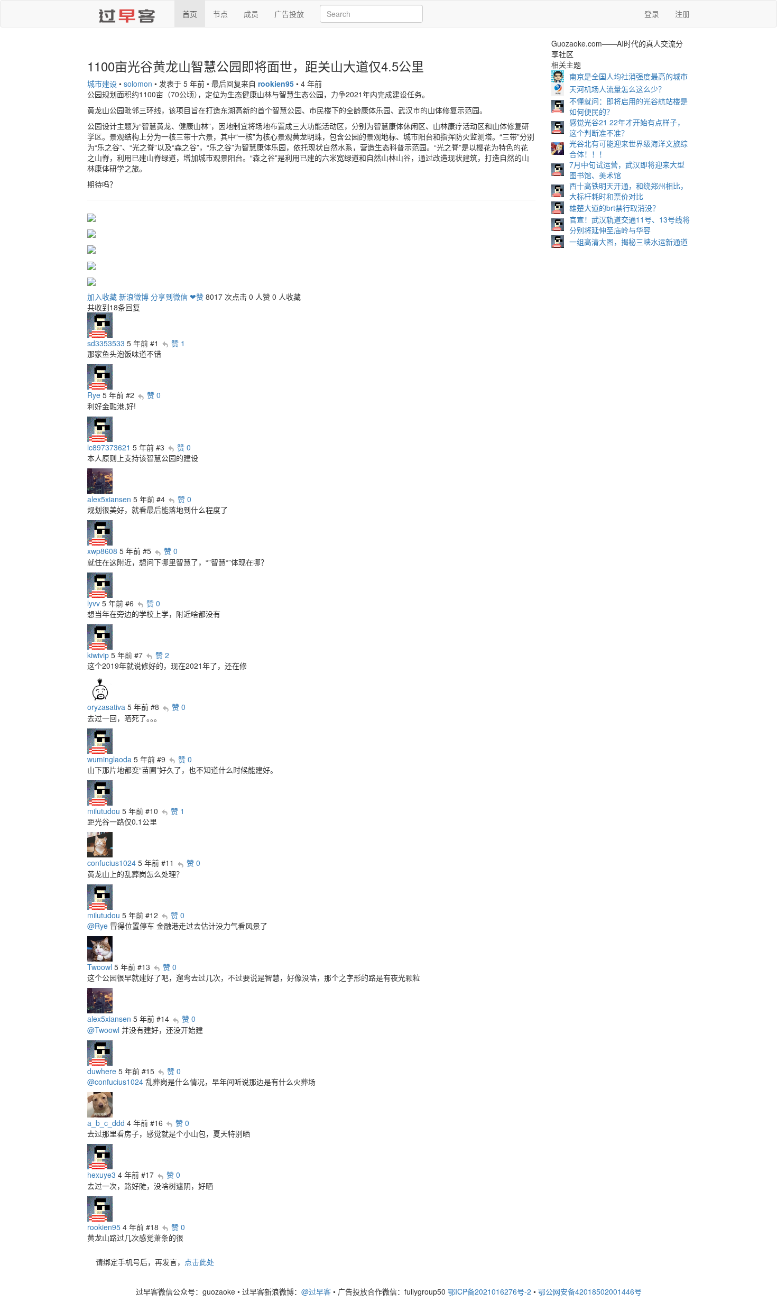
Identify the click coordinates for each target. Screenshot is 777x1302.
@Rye (97, 925)
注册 (682, 13)
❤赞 (197, 296)
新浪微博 (134, 296)
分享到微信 (169, 296)
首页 (189, 13)
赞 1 (178, 343)
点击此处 (199, 1262)
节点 (220, 13)
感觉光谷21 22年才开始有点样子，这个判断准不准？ (626, 127)
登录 (651, 13)
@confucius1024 (115, 1081)
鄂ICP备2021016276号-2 (489, 1291)
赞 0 (154, 395)
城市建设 (102, 83)
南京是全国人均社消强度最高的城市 (628, 76)
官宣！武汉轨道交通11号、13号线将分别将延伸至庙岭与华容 (629, 224)
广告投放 (289, 13)
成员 (251, 13)
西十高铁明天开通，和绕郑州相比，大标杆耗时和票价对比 (628, 190)
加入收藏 (102, 296)
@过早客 (316, 1291)
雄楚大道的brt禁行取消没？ (614, 207)
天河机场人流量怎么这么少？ (617, 89)
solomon (138, 83)
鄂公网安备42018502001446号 (590, 1291)
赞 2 (162, 655)
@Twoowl (103, 1029)
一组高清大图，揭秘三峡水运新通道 (628, 241)
